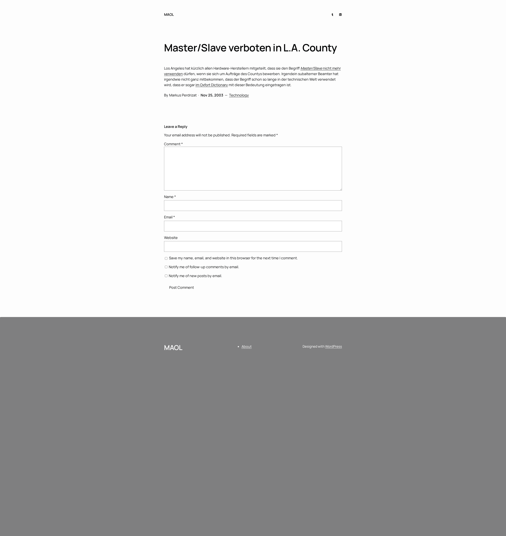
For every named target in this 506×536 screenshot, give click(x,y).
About (247, 346)
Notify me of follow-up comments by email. (204, 266)
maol (169, 14)
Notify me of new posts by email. (195, 275)
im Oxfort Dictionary (211, 84)
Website (171, 237)
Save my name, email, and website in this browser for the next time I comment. (233, 258)
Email (169, 217)
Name (170, 196)
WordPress (333, 346)
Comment (173, 144)
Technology (239, 95)
